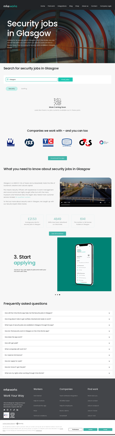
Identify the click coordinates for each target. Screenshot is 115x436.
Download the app (40, 406)
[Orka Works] (10, 389)
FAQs (35, 411)
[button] (57, 313)
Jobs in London (93, 401)
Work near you (92, 396)
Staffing (24, 89)
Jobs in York (92, 416)
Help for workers (39, 401)
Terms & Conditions (40, 416)
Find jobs (65, 80)
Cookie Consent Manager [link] (9, 423)
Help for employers (66, 406)
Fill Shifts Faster (65, 401)
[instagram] (7, 410)
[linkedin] (17, 410)
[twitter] (4, 410)
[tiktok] (14, 410)
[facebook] (11, 410)
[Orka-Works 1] (10, 6)
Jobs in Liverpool (93, 406)
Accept (105, 429)
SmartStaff (63, 416)
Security (12, 89)
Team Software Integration (69, 396)
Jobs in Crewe (92, 411)
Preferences (75, 429)
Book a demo (64, 411)
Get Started (38, 396)
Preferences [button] (39, 430)
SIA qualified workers (22, 197)
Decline (90, 429)
